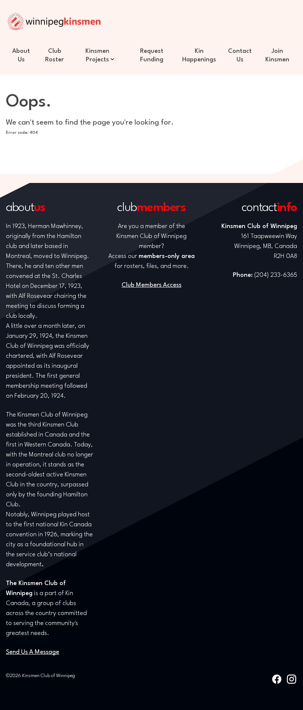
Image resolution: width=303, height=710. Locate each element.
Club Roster (54, 55)
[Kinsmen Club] (54, 21)
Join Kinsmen (277, 55)
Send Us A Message (32, 652)
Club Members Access (151, 285)
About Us (21, 55)
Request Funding (151, 55)
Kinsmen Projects (97, 55)
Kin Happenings (199, 55)
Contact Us (240, 55)
